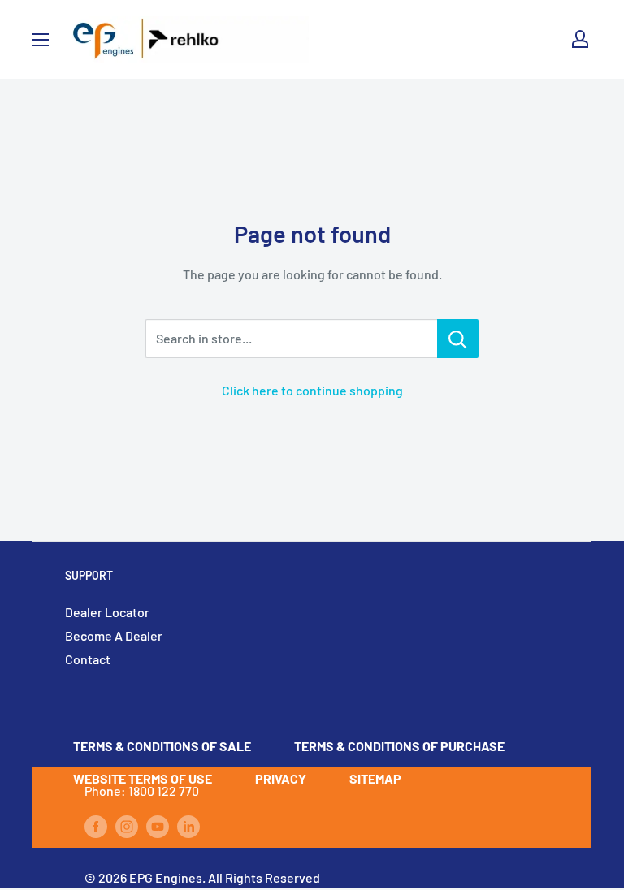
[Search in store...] (458, 338)
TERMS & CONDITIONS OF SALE (162, 746)
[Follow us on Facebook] (95, 825)
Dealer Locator (107, 612)
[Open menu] (40, 39)
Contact (87, 659)
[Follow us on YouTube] (157, 825)
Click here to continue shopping (312, 390)
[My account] (580, 39)
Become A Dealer (113, 635)
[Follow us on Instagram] (126, 825)
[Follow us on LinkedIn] (188, 825)
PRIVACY (280, 778)
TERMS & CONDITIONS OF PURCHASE (399, 746)
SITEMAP (375, 778)
